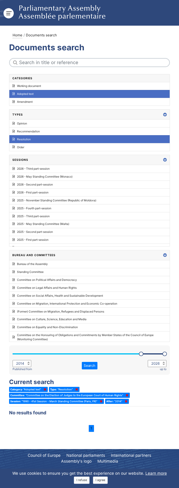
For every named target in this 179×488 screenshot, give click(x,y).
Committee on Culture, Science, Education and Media (51, 319)
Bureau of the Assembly (32, 264)
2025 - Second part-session (35, 232)
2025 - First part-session (32, 239)
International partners (131, 455)
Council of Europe (44, 455)
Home (17, 35)
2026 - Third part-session (33, 168)
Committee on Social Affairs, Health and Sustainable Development (60, 295)
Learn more (156, 473)
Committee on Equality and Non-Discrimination (47, 327)
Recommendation (28, 131)
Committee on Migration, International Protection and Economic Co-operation (67, 303)
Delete (44, 389)
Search (89, 365)
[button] (165, 114)
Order (20, 147)
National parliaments (85, 455)
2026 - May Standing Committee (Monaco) (44, 176)
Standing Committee (30, 272)
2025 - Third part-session (33, 216)
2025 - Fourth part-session (34, 208)
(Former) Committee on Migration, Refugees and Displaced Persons (60, 311)
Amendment (25, 101)
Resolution (24, 139)
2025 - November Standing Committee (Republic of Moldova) (56, 200)
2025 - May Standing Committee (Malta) (43, 224)
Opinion (22, 123)
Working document (29, 86)
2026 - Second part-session (35, 184)
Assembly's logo (76, 461)
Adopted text (25, 94)
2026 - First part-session (32, 192)
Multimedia (107, 461)
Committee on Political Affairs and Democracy (47, 280)
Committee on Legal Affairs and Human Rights (47, 287)
